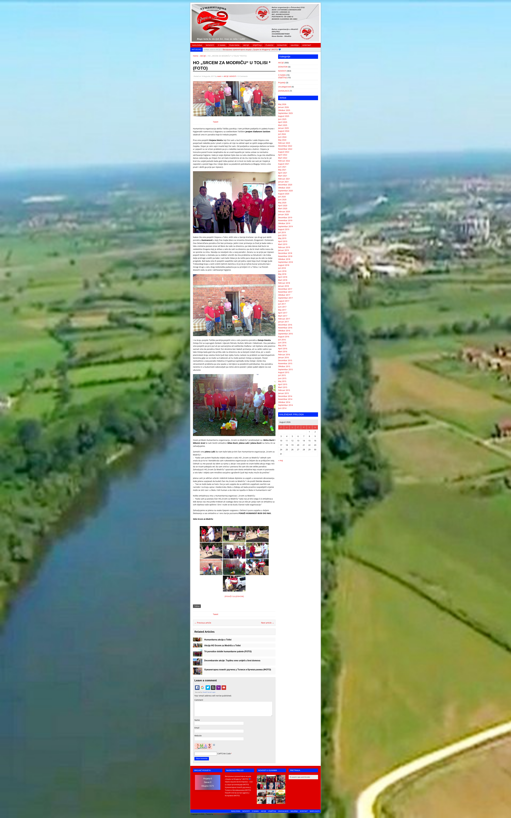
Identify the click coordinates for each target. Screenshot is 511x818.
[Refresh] (214, 744)
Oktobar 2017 (284, 295)
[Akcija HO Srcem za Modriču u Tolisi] (197, 646)
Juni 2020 (282, 199)
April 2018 (282, 277)
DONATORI (282, 45)
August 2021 (283, 164)
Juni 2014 (282, 408)
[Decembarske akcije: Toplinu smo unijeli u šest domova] (197, 664)
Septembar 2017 (285, 298)
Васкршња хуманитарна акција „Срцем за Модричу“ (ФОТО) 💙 (242, 49)
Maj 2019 (282, 238)
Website (198, 735)
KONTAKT (306, 45)
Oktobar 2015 (284, 366)
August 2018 (283, 265)
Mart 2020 (282, 208)
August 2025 (283, 116)
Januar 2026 (283, 107)
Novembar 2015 (285, 363)
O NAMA (221, 45)
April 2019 (282, 241)
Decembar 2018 (285, 253)
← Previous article (202, 622)
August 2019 (283, 229)
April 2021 (282, 173)
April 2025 (282, 122)
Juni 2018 (282, 271)
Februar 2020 (284, 211)
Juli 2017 (282, 304)
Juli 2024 (282, 134)
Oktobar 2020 (284, 187)
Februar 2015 (284, 390)
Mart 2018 (282, 280)
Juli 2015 (282, 375)
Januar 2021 (283, 181)
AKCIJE (246, 45)
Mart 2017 (282, 316)
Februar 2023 (284, 143)
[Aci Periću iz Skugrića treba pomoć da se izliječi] (271, 788)
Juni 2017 (282, 306)
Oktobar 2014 (284, 402)
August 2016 (283, 336)
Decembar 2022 (285, 146)
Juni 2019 (282, 235)
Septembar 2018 (285, 262)
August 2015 (283, 372)
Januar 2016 (283, 357)
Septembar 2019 (285, 226)
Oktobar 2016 (284, 330)
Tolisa (196, 606)
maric (219, 76)
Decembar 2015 (285, 360)
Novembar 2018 (285, 256)
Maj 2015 (282, 381)
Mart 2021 (282, 175)
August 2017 (283, 301)
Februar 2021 (284, 178)
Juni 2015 (282, 378)
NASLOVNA (197, 45)
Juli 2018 (282, 268)
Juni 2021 (282, 167)
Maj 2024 (282, 140)
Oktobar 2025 (284, 110)
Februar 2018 (284, 283)
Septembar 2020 (285, 190)
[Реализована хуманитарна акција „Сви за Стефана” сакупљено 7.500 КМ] (261, 802)
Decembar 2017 (285, 289)
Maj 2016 (282, 345)
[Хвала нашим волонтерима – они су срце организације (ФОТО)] (271, 780)
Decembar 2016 (285, 324)
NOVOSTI (210, 45)
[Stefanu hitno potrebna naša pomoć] (271, 802)
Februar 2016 (284, 354)
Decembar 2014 (285, 396)
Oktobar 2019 (284, 223)
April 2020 (282, 205)
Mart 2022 (282, 158)
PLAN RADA (234, 45)
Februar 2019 (284, 247)
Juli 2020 (282, 196)
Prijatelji (281, 82)
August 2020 (283, 193)
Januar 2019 (283, 250)
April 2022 (282, 155)
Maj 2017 (282, 310)
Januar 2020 (283, 214)
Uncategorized (284, 86)
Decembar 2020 (285, 184)
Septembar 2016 (285, 333)
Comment (198, 700)
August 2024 (283, 131)
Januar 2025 (283, 128)
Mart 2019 (282, 244)
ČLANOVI (269, 45)
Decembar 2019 (285, 217)
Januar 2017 (283, 321)
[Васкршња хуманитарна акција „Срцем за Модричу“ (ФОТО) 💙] (261, 780)
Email (196, 727)
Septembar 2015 (285, 369)
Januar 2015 (283, 393)
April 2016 (282, 348)
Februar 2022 (284, 161)
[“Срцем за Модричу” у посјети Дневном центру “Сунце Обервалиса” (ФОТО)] (271, 795)
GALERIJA (295, 45)
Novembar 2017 (285, 292)
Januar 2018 (283, 286)
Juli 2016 (282, 339)
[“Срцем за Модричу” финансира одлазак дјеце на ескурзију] (280, 795)
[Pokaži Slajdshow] (234, 596)
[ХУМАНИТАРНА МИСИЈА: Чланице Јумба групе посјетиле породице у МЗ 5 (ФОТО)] (280, 788)
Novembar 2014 (285, 399)
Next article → (267, 622)
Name (197, 720)
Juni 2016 (282, 342)
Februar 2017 (284, 318)
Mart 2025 (282, 125)
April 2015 (282, 384)
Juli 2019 (282, 232)
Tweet (215, 122)
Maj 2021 (282, 169)
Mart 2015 (282, 387)
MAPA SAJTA (315, 811)
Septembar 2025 (285, 113)
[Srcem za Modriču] (255, 40)
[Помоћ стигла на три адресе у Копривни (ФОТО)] (261, 788)
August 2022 (283, 152)
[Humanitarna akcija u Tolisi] (197, 640)
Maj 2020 (282, 202)
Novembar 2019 (285, 220)
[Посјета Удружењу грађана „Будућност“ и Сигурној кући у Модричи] (261, 795)
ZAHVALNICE (283, 91)
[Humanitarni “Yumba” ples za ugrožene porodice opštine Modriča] (280, 802)
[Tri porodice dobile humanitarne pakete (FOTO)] (197, 655)
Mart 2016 (282, 351)
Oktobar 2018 (284, 259)
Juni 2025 (282, 119)
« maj (280, 460)
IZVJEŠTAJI (257, 45)
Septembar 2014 (285, 405)
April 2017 (282, 312)
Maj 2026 (282, 104)
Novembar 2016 (285, 327)
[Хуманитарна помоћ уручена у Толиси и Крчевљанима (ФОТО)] (197, 673)
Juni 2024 (282, 137)
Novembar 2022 (285, 149)
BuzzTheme (226, 814)
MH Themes (217, 814)
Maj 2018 (282, 274)
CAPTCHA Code (224, 753)
